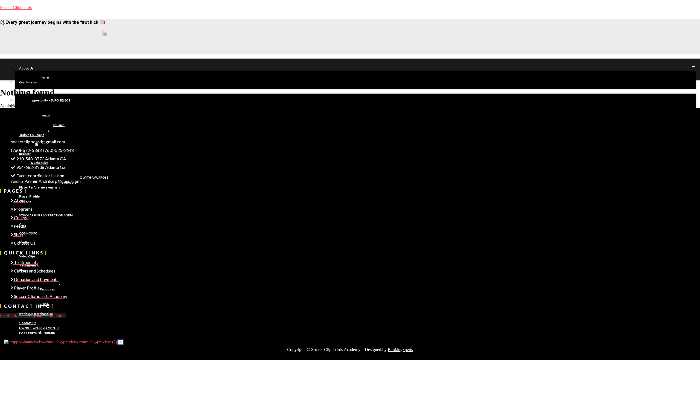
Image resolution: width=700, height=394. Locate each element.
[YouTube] (131, 49)
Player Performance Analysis (39, 187)
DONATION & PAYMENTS (39, 328)
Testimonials (29, 265)
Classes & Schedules (33, 162)
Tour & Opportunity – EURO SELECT (45, 100)
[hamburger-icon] (694, 66)
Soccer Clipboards (16, 7)
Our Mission (28, 82)
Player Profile (29, 196)
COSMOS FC (28, 233)
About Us (26, 68)
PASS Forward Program (37, 333)
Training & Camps (31, 135)
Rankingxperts (400, 349)
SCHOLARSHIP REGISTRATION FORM (46, 215)
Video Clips (27, 256)
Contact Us (27, 323)
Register (25, 153)
